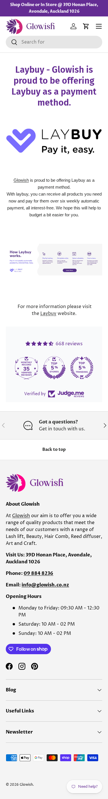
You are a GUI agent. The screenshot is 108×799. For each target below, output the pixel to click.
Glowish (21, 180)
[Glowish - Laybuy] (54, 245)
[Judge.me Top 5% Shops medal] (54, 367)
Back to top (54, 449)
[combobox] (54, 42)
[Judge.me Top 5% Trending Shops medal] (81, 367)
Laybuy (48, 313)
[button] (86, 26)
